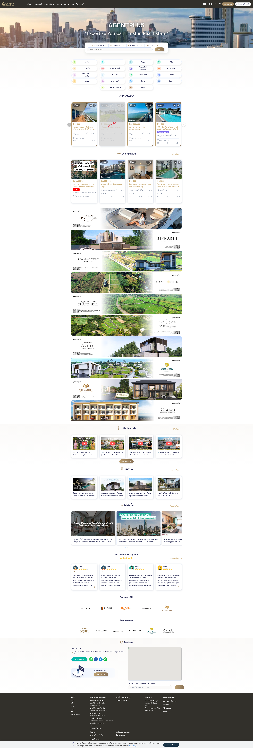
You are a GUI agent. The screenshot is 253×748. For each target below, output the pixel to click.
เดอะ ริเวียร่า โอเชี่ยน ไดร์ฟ (97, 703)
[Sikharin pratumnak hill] (135, 631)
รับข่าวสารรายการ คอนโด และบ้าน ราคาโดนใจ (142, 683)
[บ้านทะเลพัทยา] (152, 631)
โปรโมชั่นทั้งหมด (175, 506)
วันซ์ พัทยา (93, 726)
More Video (125, 461)
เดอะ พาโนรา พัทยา (95, 705)
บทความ (66, 4)
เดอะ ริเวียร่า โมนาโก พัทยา (97, 715)
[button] (250, 28)
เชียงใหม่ (92, 732)
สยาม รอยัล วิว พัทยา (95, 728)
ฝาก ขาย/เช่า (228, 4)
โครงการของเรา (75, 714)
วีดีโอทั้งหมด (176, 429)
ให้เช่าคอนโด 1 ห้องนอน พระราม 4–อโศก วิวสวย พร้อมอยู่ (140, 185)
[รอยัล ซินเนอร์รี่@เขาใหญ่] (101, 631)
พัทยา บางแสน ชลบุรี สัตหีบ (98, 697)
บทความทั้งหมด (175, 470)
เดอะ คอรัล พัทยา (95, 713)
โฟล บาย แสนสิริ (120, 735)
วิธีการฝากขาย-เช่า (168, 708)
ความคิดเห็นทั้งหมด (174, 558)
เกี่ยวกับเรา (166, 704)
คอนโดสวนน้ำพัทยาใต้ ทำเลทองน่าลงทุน (111, 185)
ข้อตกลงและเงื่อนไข (169, 697)
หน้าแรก (29, 4)
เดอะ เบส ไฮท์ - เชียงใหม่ (97, 735)
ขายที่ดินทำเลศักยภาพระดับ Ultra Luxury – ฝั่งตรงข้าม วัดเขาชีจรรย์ (83, 185)
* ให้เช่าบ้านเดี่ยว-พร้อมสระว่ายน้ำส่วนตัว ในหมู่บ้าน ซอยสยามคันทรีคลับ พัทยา (167, 128)
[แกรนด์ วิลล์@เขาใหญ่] (118, 631)
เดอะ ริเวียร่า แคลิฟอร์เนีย (97, 723)
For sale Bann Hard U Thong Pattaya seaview (138, 128)
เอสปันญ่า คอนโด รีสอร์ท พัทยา (98, 710)
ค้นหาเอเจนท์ (80, 4)
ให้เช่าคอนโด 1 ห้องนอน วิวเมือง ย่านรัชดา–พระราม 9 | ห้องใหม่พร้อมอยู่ (168, 185)
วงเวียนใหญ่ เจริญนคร (123, 732)
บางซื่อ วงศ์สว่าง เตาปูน (123, 697)
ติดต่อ (72, 4)
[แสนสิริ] (86, 608)
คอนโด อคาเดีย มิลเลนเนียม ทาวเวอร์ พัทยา (102, 721)
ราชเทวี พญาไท (95, 739)
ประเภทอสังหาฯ (49, 4)
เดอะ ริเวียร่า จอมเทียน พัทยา (98, 708)
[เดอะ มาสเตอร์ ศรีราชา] (167, 608)
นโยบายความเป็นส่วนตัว (170, 701)
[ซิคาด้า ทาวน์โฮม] (168, 631)
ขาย (72, 700)
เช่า (72, 703)
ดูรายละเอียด (101, 674)
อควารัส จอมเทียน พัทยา (96, 718)
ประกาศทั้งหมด (175, 154)
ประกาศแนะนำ (37, 4)
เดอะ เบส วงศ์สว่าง (121, 700)
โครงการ (59, 4)
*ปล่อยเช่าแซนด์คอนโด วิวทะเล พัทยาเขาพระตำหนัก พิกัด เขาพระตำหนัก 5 (84, 128)
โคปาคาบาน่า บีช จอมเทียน (97, 700)
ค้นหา (159, 49)
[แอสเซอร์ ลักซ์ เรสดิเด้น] (84, 631)
